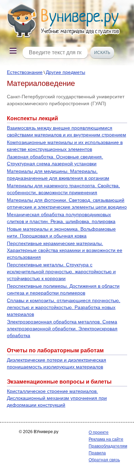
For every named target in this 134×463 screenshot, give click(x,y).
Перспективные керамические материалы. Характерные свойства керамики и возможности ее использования (64, 250)
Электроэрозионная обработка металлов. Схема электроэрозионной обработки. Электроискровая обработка (62, 328)
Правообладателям (108, 446)
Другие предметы (65, 72)
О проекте (99, 432)
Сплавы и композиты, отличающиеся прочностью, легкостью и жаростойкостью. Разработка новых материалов (63, 307)
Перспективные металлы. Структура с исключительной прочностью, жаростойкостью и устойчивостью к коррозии (61, 271)
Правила (97, 453)
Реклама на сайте (106, 439)
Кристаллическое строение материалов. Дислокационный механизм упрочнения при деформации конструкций (57, 398)
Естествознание (25, 72)
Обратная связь (104, 460)
